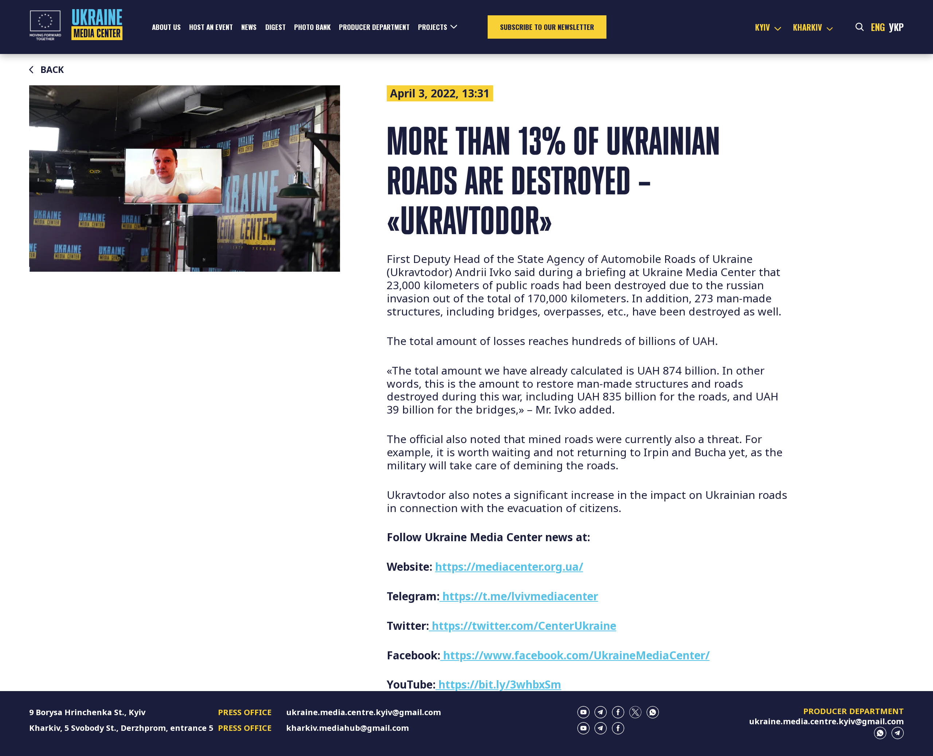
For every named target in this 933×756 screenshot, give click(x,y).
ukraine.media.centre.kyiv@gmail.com (363, 712)
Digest (275, 27)
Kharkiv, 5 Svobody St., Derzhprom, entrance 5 (121, 727)
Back (52, 69)
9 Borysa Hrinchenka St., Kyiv (87, 712)
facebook (618, 712)
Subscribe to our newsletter (547, 27)
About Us (166, 27)
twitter (635, 712)
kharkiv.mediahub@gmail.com (347, 727)
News (249, 27)
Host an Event (211, 27)
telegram (600, 712)
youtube (583, 712)
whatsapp (653, 712)
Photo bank (312, 27)
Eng (878, 27)
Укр (896, 27)
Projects (432, 27)
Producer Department (374, 27)
